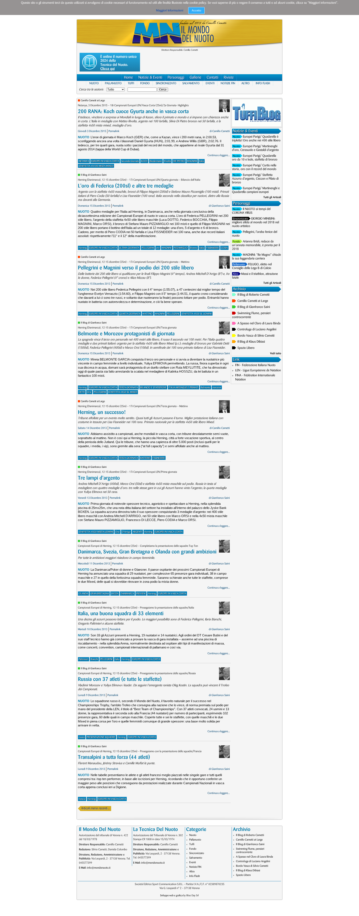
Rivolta (167, 161)
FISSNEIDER (158, 458)
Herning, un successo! (101, 412)
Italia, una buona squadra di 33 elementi (121, 613)
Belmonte (205, 387)
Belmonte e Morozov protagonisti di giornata (126, 333)
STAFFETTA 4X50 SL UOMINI (197, 314)
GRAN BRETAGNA (99, 594)
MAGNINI (192, 161)
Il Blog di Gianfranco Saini (94, 175)
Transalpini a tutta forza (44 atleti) (114, 757)
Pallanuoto (113, 83)
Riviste (229, 77)
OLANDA (83, 594)
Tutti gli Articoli (272, 197)
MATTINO (148, 314)
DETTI (82, 392)
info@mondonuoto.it (99, 868)
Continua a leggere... (219, 155)
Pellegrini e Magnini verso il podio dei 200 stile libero (136, 267)
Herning (83, 248)
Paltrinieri (83, 659)
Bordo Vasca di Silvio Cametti (255, 335)
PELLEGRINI (148, 248)
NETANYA (84, 161)
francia (82, 799)
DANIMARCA (127, 594)
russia (82, 737)
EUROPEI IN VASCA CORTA (105, 161)
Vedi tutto (275, 353)
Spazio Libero (245, 348)
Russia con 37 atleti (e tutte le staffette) (120, 679)
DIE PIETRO (179, 161)
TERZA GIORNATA (128, 387)
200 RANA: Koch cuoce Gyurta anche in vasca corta (133, 111)
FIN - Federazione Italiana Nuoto (255, 365)
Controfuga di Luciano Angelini (256, 329)
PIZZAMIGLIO (181, 248)
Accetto (196, 10)
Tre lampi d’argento (99, 478)
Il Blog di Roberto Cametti (253, 294)
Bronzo (193, 248)
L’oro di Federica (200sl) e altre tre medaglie (125, 186)
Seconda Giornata (130, 161)
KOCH (144, 161)
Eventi (210, 83)
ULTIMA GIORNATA (129, 248)
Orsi (89, 392)
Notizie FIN (228, 83)
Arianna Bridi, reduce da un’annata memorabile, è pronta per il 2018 (256, 245)
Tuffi (131, 83)
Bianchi (94, 659)
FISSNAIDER (212, 248)
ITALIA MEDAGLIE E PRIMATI (183, 387)
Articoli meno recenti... (95, 808)
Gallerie (195, 77)
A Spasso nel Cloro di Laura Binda (258, 323)
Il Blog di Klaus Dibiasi (251, 341)
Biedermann (156, 161)
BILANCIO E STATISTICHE (153, 387)
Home (128, 77)
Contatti (212, 77)
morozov (217, 387)
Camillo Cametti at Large (93, 100)
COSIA (224, 248)
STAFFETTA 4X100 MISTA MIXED (96, 166)
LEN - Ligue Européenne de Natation (258, 370)
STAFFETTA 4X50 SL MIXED (122, 392)
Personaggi (176, 77)
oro (158, 248)
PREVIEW (141, 594)
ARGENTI (137, 532)
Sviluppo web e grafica (171, 895)
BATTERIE (145, 458)
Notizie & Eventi (150, 77)
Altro (245, 83)
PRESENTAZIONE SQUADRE (101, 737)
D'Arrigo (126, 532)
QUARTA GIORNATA (129, 314)
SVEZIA (114, 594)
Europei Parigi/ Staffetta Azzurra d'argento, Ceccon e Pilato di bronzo (255, 179)
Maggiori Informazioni (169, 10)
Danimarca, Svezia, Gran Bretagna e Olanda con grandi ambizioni (147, 551)
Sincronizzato (166, 83)
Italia (201, 161)
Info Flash (263, 83)
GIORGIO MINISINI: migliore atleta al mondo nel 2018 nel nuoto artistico (255, 222)
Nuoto (94, 83)
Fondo (145, 83)
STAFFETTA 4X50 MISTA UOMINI (96, 532)
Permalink (113, 131)
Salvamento (190, 83)
